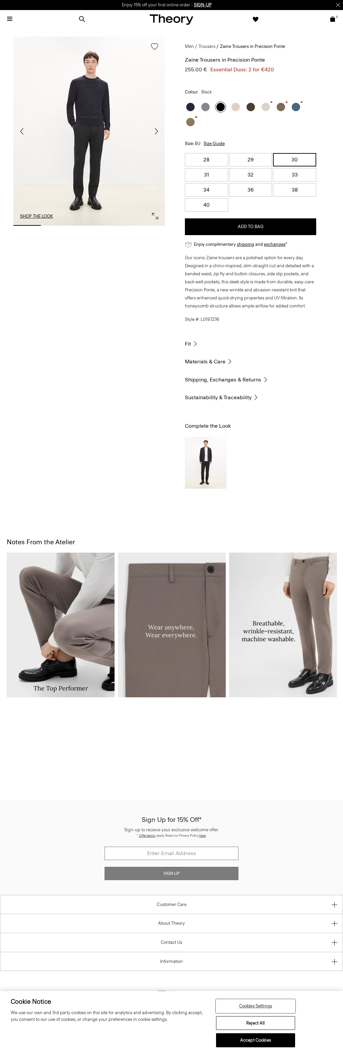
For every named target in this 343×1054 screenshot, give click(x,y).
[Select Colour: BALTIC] (190, 107)
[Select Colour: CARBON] (205, 107)
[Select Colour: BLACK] (220, 107)
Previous (23, 131)
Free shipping (140, 4)
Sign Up (171, 873)
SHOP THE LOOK (36, 216)
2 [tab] (58, 225)
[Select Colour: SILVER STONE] (235, 107)
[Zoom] (153, 214)
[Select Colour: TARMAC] (190, 122)
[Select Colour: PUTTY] (265, 107)
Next (155, 131)
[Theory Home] (171, 19)
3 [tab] (89, 225)
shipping (245, 244)
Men (189, 46)
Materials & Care (205, 361)
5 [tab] (151, 225)
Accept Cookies (255, 1040)
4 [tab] (120, 225)
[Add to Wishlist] (153, 50)
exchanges (169, 4)
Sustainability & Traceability (218, 397)
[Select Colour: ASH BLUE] (295, 107)
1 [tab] (27, 225)
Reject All (255, 1023)
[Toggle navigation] (10, 19)
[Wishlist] (256, 19)
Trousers (207, 46)
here (202, 835)
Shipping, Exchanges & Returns (223, 379)
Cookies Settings (255, 1005)
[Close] (338, 5)
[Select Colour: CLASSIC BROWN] (250, 107)
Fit (188, 344)
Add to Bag (251, 226)
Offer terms (147, 835)
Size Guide (214, 143)
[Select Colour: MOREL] (280, 107)
